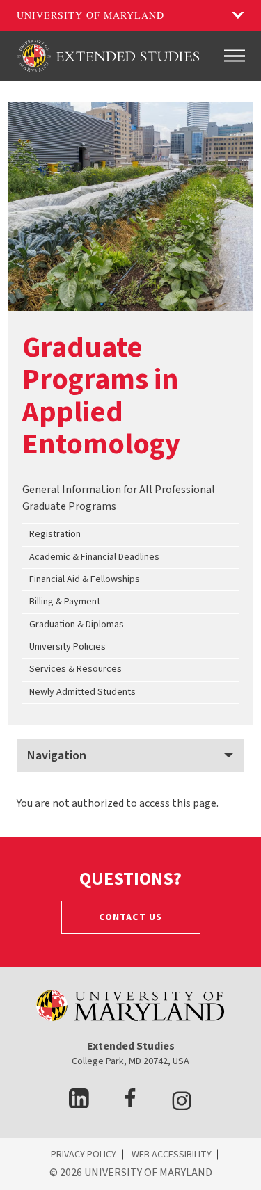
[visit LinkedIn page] (79, 1104)
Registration (55, 534)
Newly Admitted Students (82, 692)
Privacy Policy (83, 1154)
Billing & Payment (64, 602)
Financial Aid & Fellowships (84, 579)
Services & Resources (75, 669)
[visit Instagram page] (181, 1103)
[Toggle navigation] (234, 55)
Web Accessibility (172, 1154)
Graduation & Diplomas (76, 625)
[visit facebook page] (130, 1104)
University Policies (67, 647)
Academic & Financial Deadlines (94, 557)
